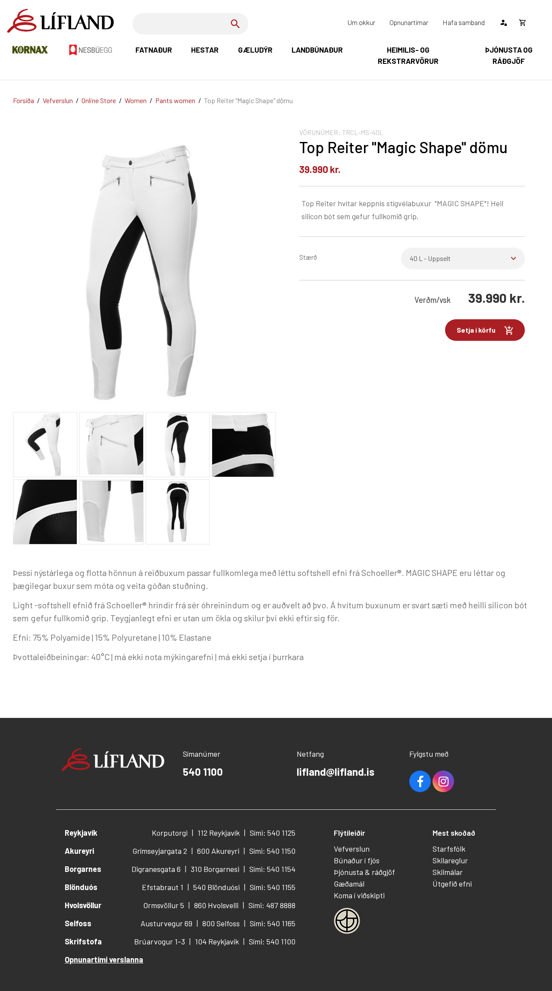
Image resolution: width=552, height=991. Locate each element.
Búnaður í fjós (357, 860)
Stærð (308, 257)
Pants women (175, 100)
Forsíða (23, 100)
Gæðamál (349, 883)
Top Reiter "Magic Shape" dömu (248, 100)
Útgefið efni (452, 883)
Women (136, 100)
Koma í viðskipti (359, 895)
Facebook (420, 781)
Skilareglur (450, 860)
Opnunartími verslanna (104, 959)
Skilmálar (448, 872)
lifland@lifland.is (335, 771)
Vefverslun (58, 100)
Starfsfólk (449, 848)
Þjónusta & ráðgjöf (364, 872)
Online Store (99, 100)
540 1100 (203, 771)
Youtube (443, 781)
